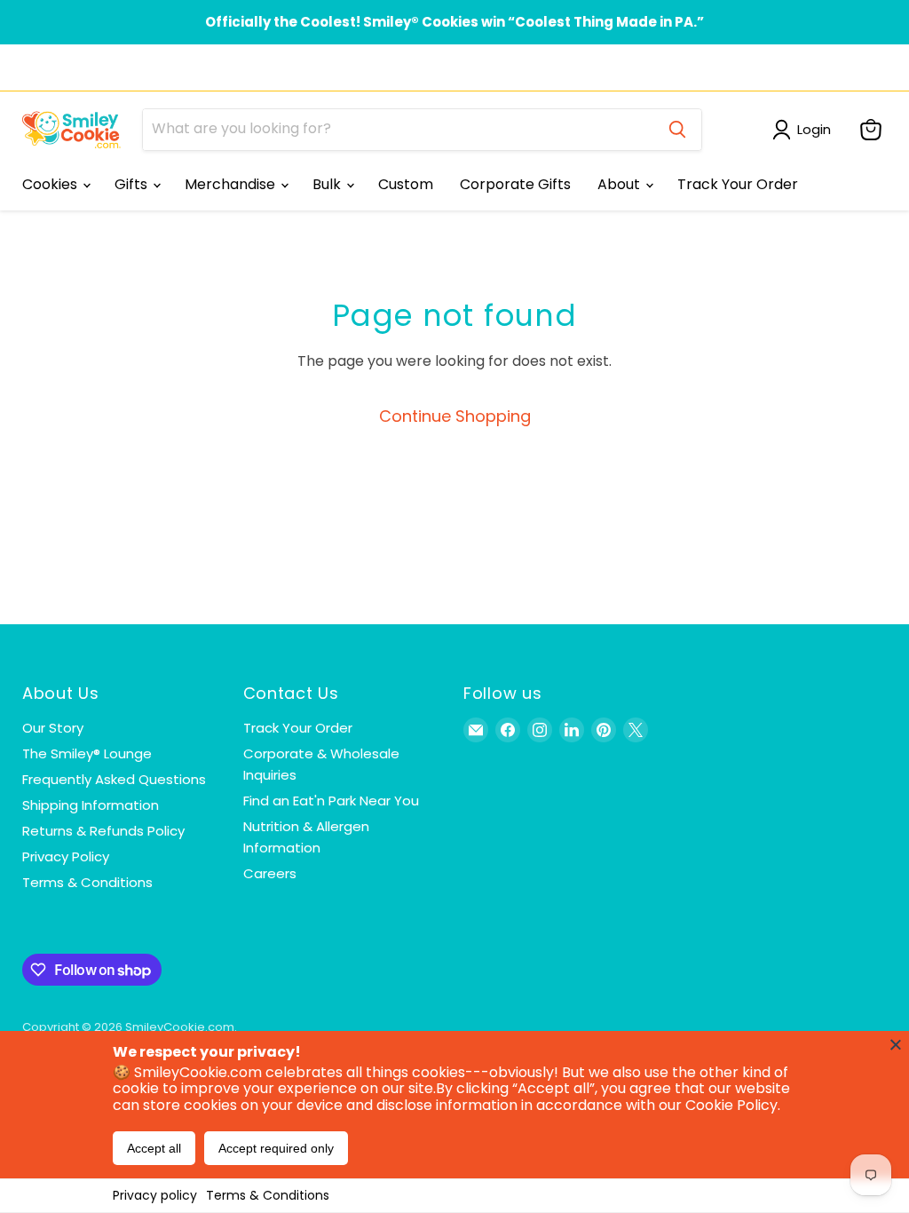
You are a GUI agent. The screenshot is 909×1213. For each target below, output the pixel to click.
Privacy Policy (65, 856)
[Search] (677, 129)
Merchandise (232, 184)
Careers (269, 873)
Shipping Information (90, 805)
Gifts (133, 184)
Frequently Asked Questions (114, 779)
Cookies (51, 184)
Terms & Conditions (267, 1195)
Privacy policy (155, 1195)
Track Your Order (737, 184)
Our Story (52, 727)
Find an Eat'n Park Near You (331, 800)
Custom (405, 184)
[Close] (895, 1044)
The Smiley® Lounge (87, 753)
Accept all (154, 1148)
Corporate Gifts (515, 184)
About (620, 184)
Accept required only (276, 1148)
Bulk (328, 184)
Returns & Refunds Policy (103, 830)
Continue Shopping (455, 416)
